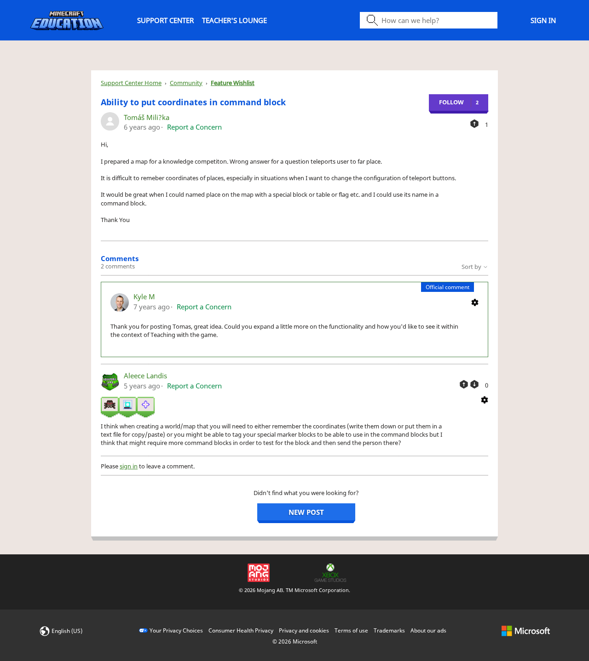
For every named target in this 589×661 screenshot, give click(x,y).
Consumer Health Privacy (240, 630)
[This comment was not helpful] (474, 384)
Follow (451, 102)
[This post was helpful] (474, 123)
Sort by (472, 266)
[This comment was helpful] (463, 384)
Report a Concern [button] (194, 126)
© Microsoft (294, 641)
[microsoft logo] (526, 630)
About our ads (428, 630)
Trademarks (389, 630)
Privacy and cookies (304, 630)
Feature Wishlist (232, 83)
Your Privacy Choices (176, 630)
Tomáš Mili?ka (146, 117)
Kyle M (144, 296)
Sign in (543, 20)
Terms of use (351, 630)
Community (186, 83)
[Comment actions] (475, 301)
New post (306, 512)
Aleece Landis (145, 375)
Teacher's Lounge (234, 20)
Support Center (165, 20)
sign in (129, 466)
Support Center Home (131, 83)
